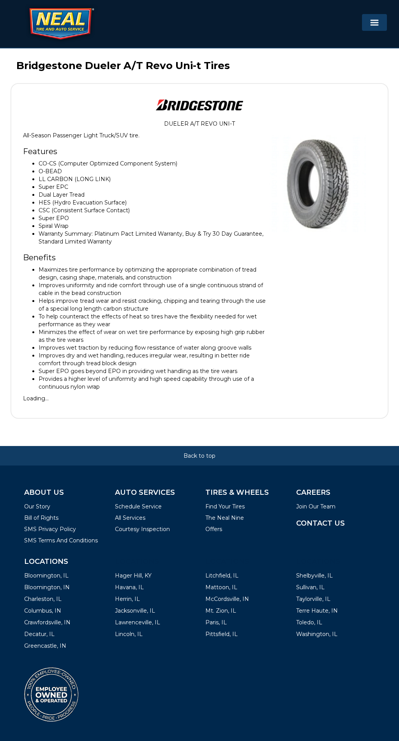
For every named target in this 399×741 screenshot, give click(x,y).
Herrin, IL (127, 598)
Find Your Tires (225, 506)
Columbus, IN (42, 610)
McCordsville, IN (227, 598)
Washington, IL (316, 634)
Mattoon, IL (221, 587)
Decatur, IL (39, 634)
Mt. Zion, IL (220, 610)
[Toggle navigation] (374, 22)
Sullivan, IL (310, 587)
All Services (130, 517)
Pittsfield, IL (221, 634)
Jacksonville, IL (135, 610)
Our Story (37, 506)
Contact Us (320, 523)
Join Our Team (315, 506)
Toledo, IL (309, 622)
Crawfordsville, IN (47, 622)
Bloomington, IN (47, 587)
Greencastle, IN (45, 645)
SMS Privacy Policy (50, 529)
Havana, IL (129, 587)
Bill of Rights (41, 517)
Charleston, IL (43, 598)
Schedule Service (138, 506)
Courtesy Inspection (142, 529)
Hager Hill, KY (133, 575)
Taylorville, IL (313, 598)
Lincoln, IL (129, 634)
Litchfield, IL (221, 575)
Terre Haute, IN (317, 610)
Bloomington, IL (46, 575)
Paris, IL (216, 622)
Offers (213, 529)
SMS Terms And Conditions (61, 540)
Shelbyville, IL (314, 575)
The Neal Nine (224, 517)
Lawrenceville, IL (137, 622)
